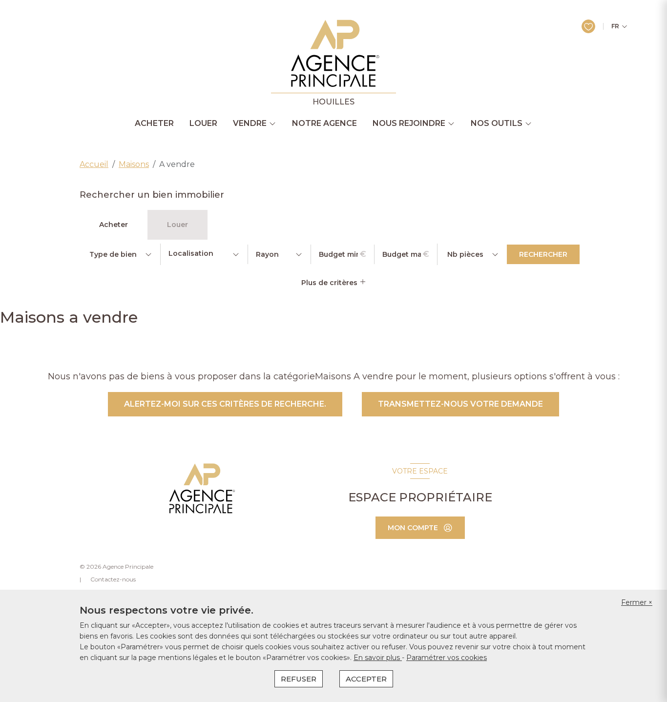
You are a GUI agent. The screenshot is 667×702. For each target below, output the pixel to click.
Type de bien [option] (113, 254)
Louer (203, 123)
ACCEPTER (366, 678)
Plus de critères (330, 282)
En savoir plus (378, 657)
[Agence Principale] (201, 488)
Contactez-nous (113, 579)
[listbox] (119, 254)
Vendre (250, 123)
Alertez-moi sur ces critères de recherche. (225, 404)
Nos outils (496, 123)
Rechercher (543, 254)
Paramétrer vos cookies (446, 657)
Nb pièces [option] (465, 254)
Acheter (154, 123)
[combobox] (204, 254)
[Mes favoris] (588, 26)
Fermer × (636, 602)
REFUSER (298, 678)
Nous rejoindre (409, 123)
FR (615, 26)
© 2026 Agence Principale (116, 566)
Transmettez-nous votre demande (460, 404)
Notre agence (324, 123)
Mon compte (413, 527)
